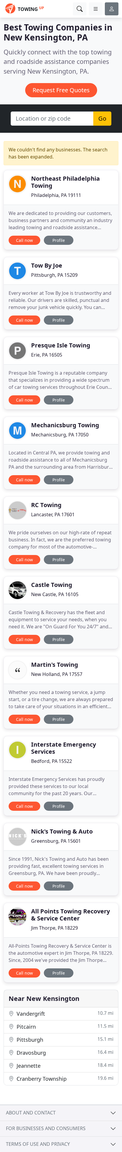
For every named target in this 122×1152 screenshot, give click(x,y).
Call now (24, 240)
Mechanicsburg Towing (65, 425)
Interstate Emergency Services (63, 747)
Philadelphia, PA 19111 (56, 195)
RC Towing (46, 505)
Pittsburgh (64, 1039)
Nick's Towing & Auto (62, 831)
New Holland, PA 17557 (56, 674)
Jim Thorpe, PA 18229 (54, 928)
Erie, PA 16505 (46, 355)
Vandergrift (64, 1013)
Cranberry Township (64, 1078)
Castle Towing (51, 585)
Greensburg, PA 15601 (56, 841)
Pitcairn (64, 1026)
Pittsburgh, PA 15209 (54, 275)
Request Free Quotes (61, 90)
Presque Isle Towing (60, 345)
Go (102, 118)
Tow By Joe (46, 265)
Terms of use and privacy (38, 1144)
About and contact (31, 1112)
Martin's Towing (54, 665)
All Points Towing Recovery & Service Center (70, 914)
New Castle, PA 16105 (54, 594)
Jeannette (64, 1065)
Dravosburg (64, 1052)
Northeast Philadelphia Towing (65, 182)
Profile (58, 240)
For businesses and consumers (46, 1128)
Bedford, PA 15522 (51, 761)
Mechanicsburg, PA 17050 (60, 434)
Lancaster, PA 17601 (53, 514)
